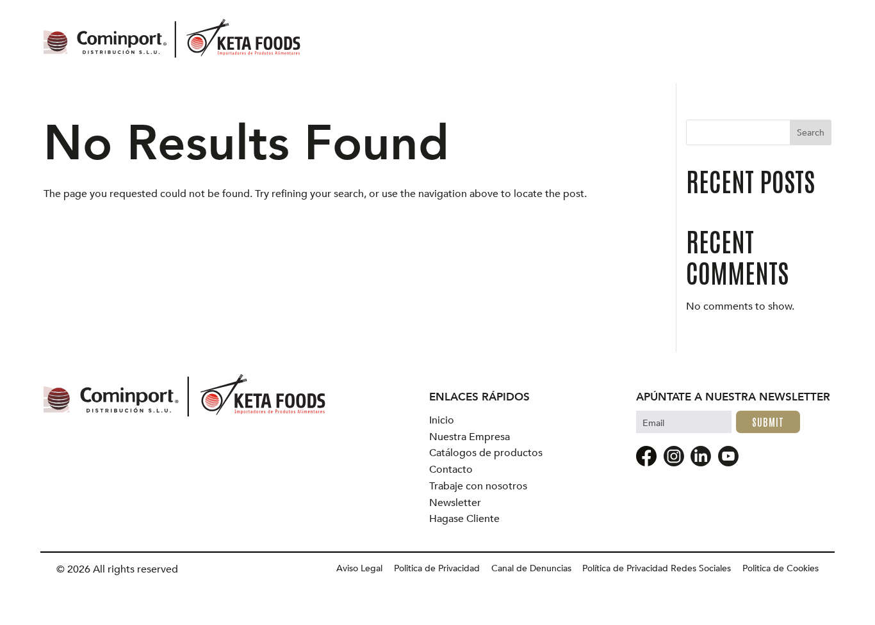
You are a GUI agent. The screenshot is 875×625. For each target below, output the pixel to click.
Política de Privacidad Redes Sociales (656, 568)
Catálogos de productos (486, 453)
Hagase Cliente (464, 519)
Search (810, 133)
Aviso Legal (359, 568)
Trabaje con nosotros (478, 486)
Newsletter (455, 503)
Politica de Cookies (780, 568)
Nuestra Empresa (469, 437)
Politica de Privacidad (437, 568)
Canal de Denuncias (531, 568)
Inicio (441, 420)
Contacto (451, 470)
